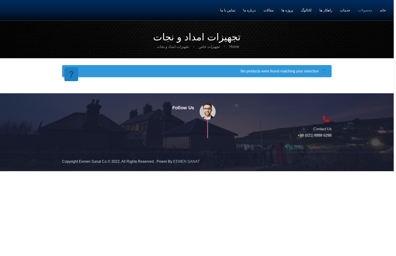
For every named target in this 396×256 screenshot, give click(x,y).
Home (234, 47)
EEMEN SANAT (186, 161)
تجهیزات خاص (209, 47)
